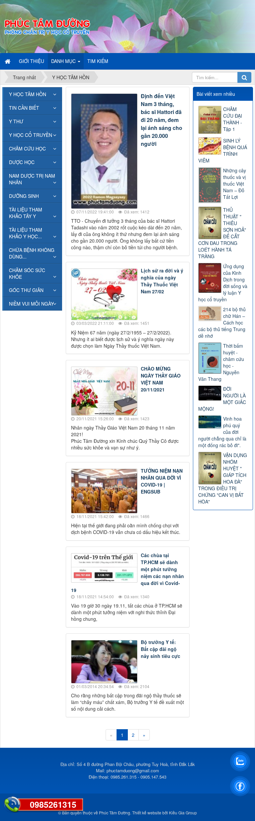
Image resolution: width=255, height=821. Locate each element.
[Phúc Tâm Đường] (46, 26)
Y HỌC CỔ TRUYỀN (30, 135)
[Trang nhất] (8, 61)
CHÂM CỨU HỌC (27, 148)
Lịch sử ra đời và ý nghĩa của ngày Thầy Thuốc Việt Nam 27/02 (162, 281)
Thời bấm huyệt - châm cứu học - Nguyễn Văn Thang (221, 362)
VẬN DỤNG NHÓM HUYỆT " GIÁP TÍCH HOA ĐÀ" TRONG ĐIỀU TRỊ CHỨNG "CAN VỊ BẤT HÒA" (222, 478)
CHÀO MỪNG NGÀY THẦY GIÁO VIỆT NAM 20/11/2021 (161, 379)
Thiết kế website (146, 812)
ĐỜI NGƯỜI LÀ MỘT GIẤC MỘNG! (222, 398)
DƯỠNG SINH (24, 196)
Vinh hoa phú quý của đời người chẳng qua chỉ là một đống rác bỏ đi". (222, 431)
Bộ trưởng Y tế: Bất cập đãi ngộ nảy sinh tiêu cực (160, 649)
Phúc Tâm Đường (114, 812)
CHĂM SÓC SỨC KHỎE (27, 273)
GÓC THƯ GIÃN (26, 290)
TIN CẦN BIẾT (24, 107)
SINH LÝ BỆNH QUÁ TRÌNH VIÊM (222, 150)
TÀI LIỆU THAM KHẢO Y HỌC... (25, 233)
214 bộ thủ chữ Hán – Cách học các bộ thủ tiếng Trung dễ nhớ (222, 322)
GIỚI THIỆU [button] (31, 61)
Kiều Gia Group (183, 812)
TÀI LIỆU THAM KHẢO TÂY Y (25, 212)
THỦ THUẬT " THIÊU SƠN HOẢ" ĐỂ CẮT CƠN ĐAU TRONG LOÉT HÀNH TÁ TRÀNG (222, 233)
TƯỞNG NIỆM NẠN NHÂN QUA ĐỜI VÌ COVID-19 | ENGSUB (162, 481)
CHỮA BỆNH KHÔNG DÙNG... (31, 253)
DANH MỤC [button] (64, 61)
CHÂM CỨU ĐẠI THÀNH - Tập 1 (232, 119)
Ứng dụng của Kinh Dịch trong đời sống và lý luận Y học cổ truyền (222, 283)
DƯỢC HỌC (22, 162)
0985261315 (53, 804)
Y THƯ (16, 121)
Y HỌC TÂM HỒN (27, 94)
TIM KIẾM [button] (97, 61)
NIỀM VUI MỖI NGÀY (31, 303)
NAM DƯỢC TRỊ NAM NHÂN (32, 179)
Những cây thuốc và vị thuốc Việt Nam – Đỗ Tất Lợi (234, 183)
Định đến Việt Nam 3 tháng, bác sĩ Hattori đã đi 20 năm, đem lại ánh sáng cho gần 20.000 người (161, 119)
